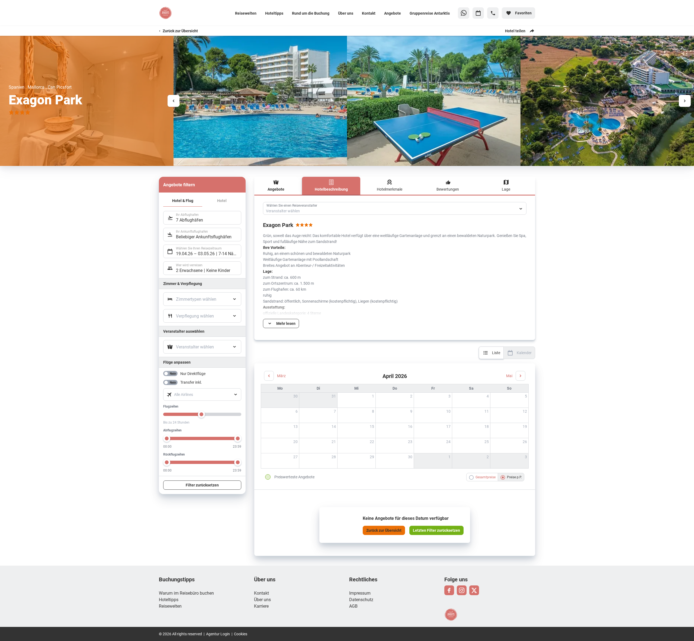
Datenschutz (361, 599)
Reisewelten (245, 13)
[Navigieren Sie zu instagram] (462, 590)
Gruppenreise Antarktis (430, 13)
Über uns (345, 13)
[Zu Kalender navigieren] (478, 13)
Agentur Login (218, 633)
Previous (173, 101)
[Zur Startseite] (194, 13)
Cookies (240, 633)
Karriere (261, 606)
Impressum (360, 593)
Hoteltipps (274, 13)
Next (685, 101)
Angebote (392, 13)
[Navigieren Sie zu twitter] (474, 590)
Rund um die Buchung (310, 13)
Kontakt (368, 13)
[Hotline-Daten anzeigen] (493, 13)
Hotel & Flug (182, 200)
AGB (353, 606)
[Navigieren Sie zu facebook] (449, 590)
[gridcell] (357, 400)
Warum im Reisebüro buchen (186, 593)
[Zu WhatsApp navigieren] (463, 13)
